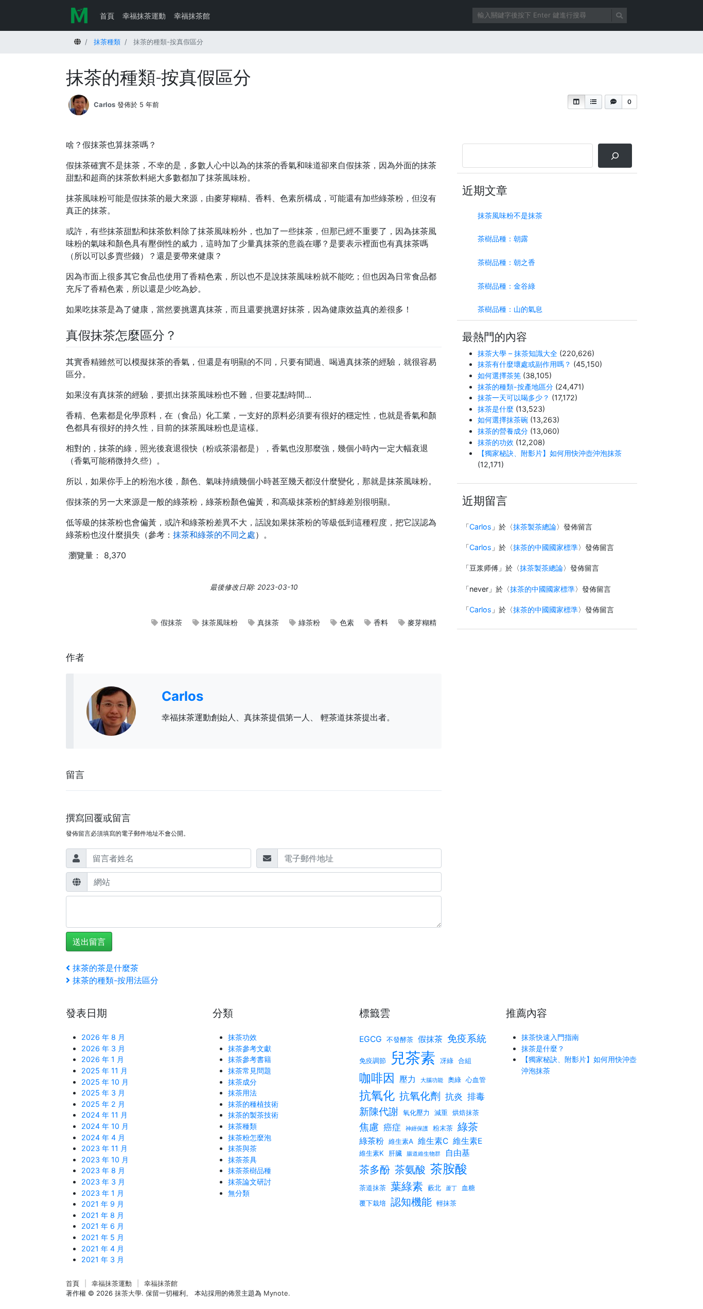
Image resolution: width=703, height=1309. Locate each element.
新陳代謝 (378, 1112)
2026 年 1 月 (102, 1059)
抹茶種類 (242, 1126)
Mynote (275, 1293)
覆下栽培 (372, 1203)
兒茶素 (413, 1058)
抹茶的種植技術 (253, 1104)
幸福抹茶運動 (144, 15)
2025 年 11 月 (104, 1070)
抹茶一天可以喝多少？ (514, 397)
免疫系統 (466, 1039)
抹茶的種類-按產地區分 (515, 386)
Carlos (104, 104)
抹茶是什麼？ (543, 1048)
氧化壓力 (416, 1112)
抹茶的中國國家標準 (545, 547)
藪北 (434, 1187)
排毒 (476, 1096)
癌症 (392, 1127)
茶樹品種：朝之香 (506, 262)
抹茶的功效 (496, 442)
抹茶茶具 (242, 1159)
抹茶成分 (242, 1081)
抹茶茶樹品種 (249, 1170)
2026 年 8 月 (103, 1037)
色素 (347, 622)
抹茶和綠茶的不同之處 (214, 534)
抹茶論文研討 (249, 1181)
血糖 (468, 1187)
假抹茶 (171, 622)
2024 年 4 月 (103, 1137)
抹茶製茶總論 (534, 526)
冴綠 (446, 1060)
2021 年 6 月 (102, 1226)
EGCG (370, 1039)
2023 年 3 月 (103, 1181)
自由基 (457, 1153)
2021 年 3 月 (102, 1259)
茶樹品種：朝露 (503, 238)
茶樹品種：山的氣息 (510, 309)
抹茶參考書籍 (249, 1059)
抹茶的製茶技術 (253, 1114)
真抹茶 (268, 622)
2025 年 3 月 (103, 1092)
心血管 (476, 1079)
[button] (576, 102)
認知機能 (411, 1201)
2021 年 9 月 (102, 1203)
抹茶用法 (242, 1092)
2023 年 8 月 (103, 1170)
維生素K (371, 1153)
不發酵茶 (399, 1039)
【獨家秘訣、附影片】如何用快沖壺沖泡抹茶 (550, 453)
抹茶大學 (128, 1293)
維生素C (433, 1141)
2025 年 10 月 (105, 1081)
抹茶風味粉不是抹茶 (510, 215)
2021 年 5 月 (102, 1237)
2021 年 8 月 (102, 1215)
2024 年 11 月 (104, 1114)
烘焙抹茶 (465, 1112)
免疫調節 (372, 1060)
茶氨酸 (410, 1169)
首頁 (107, 15)
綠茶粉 (309, 622)
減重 (441, 1112)
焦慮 (369, 1127)
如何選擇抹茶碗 (503, 419)
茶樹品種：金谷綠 (506, 285)
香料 (381, 622)
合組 (464, 1060)
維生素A (401, 1141)
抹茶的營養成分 (503, 431)
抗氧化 (377, 1095)
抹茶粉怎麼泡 (249, 1137)
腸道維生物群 (424, 1154)
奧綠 (454, 1079)
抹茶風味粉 (220, 622)
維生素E (467, 1141)
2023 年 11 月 (104, 1148)
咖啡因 (377, 1078)
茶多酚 (374, 1169)
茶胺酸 (448, 1168)
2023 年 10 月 (105, 1159)
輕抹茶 (446, 1203)
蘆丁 (451, 1188)
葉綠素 (407, 1186)
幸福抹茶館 (192, 15)
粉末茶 (443, 1128)
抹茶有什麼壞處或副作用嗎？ (524, 364)
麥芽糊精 (422, 622)
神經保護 (417, 1128)
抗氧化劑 (420, 1095)
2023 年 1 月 (102, 1193)
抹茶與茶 (242, 1148)
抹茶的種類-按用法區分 (115, 980)
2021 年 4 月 (102, 1248)
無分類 (239, 1193)
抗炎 (454, 1096)
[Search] (615, 156)
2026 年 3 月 (103, 1048)
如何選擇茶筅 (499, 375)
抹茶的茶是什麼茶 (105, 968)
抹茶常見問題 (249, 1070)
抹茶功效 (242, 1037)
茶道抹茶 (372, 1187)
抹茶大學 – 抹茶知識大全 (517, 353)
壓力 (407, 1079)
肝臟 (395, 1153)
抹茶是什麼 (496, 408)
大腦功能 (431, 1080)
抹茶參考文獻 (249, 1048)
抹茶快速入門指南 (550, 1037)
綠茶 (468, 1126)
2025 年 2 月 (103, 1104)
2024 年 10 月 (105, 1126)
